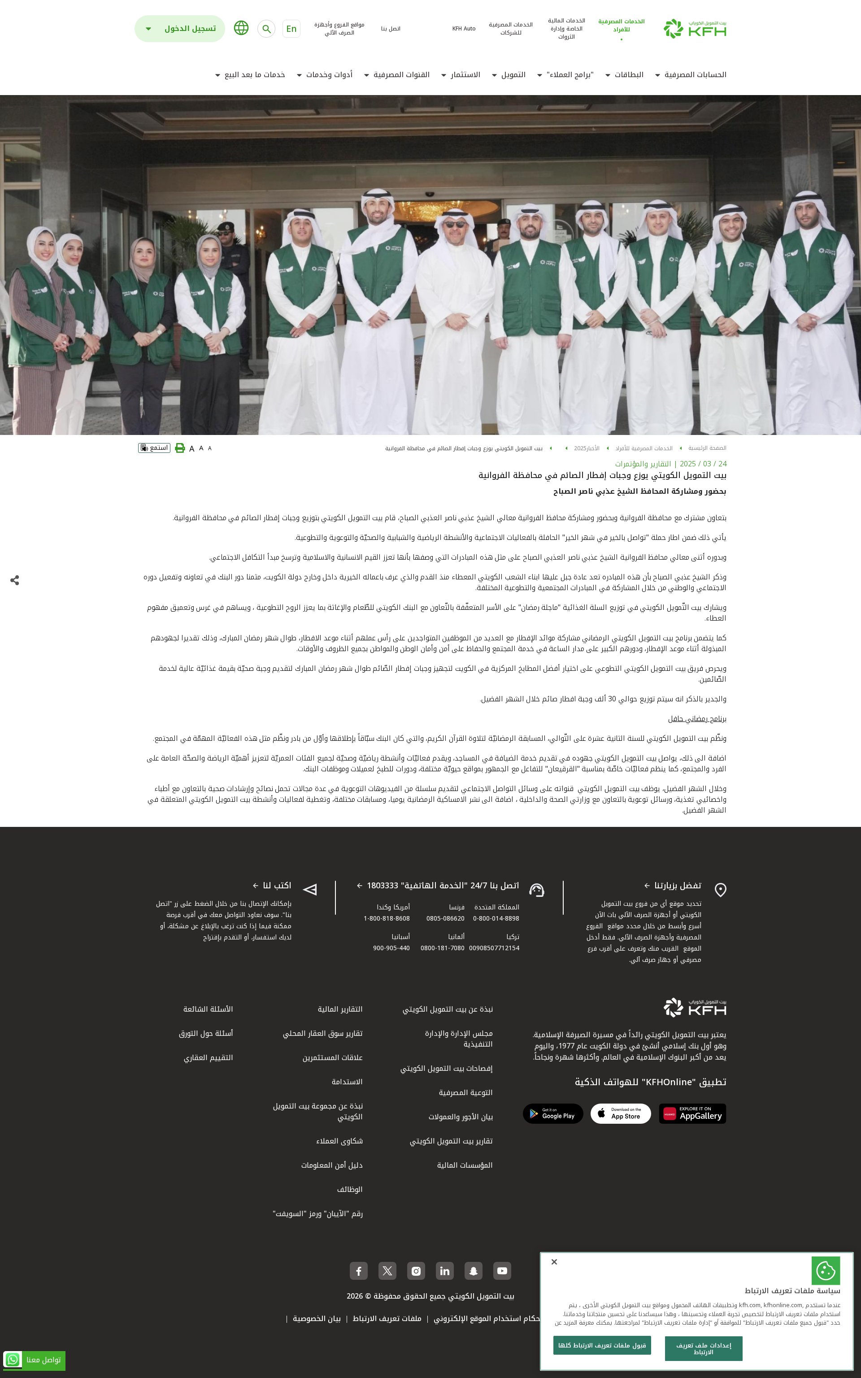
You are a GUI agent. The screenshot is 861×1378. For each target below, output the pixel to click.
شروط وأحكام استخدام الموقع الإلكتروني (501, 1319)
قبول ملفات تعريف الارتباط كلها (602, 1345)
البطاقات (629, 75)
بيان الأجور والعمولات (461, 1117)
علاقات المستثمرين (333, 1058)
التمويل (513, 75)
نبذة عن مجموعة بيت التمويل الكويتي (318, 1111)
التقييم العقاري (208, 1058)
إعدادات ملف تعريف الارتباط (703, 1349)
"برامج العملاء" (570, 75)
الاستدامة (347, 1082)
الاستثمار (465, 75)
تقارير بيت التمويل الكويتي (451, 1141)
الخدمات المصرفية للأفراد (644, 448)
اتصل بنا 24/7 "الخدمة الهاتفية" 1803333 (443, 886)
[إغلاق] (554, 1262)
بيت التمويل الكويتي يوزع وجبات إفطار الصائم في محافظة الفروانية (464, 448)
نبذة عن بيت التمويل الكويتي (448, 1009)
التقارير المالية (340, 1009)
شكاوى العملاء (339, 1141)
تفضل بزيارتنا (677, 886)
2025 (580, 448)
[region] (697, 1311)
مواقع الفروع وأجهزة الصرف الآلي (339, 29)
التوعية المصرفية (466, 1093)
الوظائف (350, 1189)
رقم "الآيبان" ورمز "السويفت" (318, 1214)
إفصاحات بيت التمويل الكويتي (446, 1068)
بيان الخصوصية (317, 1319)
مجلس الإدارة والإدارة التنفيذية (459, 1038)
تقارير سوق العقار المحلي (323, 1033)
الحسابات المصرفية (695, 75)
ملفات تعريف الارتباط (387, 1319)
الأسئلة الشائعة (208, 1009)
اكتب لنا (277, 886)
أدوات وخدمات (329, 75)
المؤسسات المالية (465, 1165)
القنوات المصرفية (402, 75)
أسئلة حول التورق (206, 1033)
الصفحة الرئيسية (707, 448)
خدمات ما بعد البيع (255, 75)
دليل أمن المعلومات (332, 1165)
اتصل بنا (390, 29)
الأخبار (593, 448)
